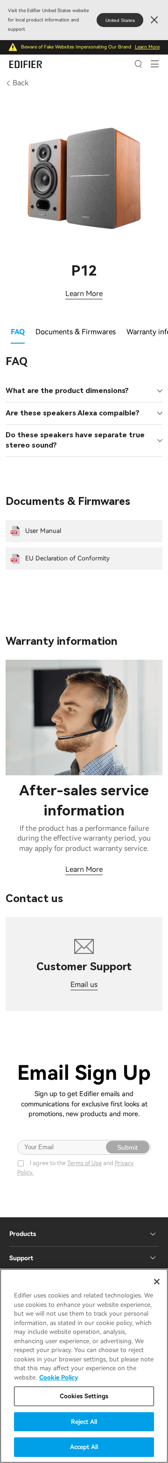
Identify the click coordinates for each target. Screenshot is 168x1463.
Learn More (147, 46)
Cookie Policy (58, 1377)
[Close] (157, 1281)
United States (120, 20)
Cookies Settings (84, 1396)
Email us (84, 984)
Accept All (84, 1446)
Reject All (84, 1421)
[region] (84, 1366)
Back (20, 83)
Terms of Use (84, 1162)
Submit (127, 1147)
